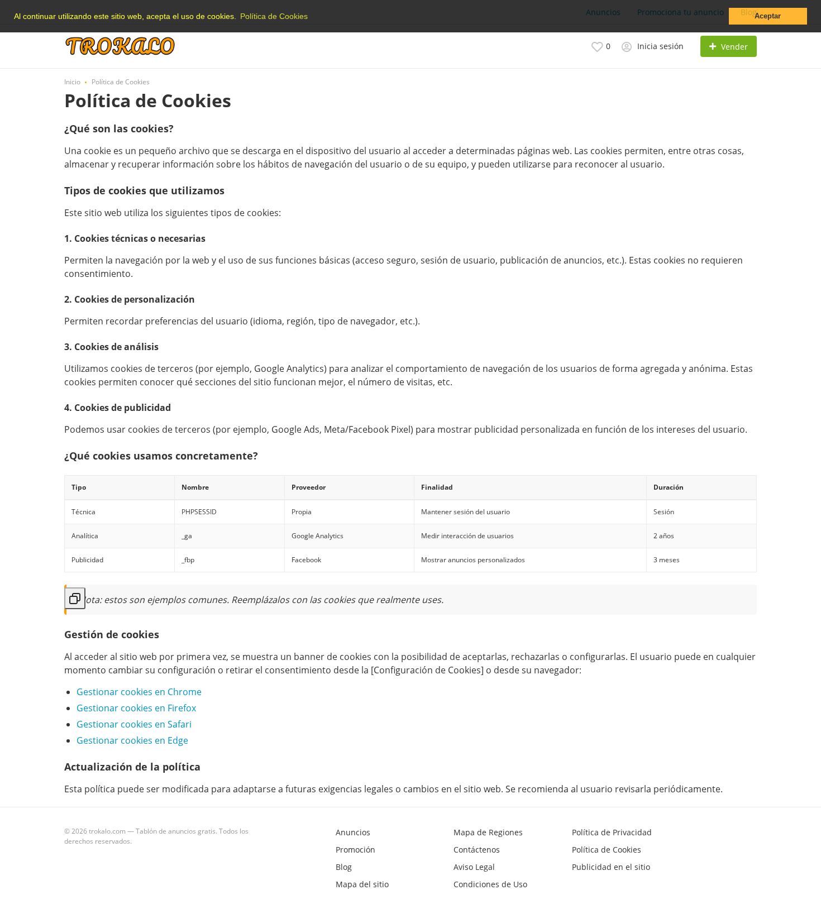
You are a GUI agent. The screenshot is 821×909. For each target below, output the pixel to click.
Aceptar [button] (768, 16)
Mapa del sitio (362, 884)
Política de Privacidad (612, 832)
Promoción (355, 849)
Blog (344, 867)
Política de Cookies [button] (274, 16)
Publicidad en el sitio (611, 867)
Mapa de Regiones (488, 832)
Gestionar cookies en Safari (134, 724)
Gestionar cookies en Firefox (136, 708)
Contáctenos (477, 849)
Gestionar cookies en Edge (132, 740)
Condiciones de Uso (490, 884)
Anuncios (353, 832)
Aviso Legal (474, 867)
